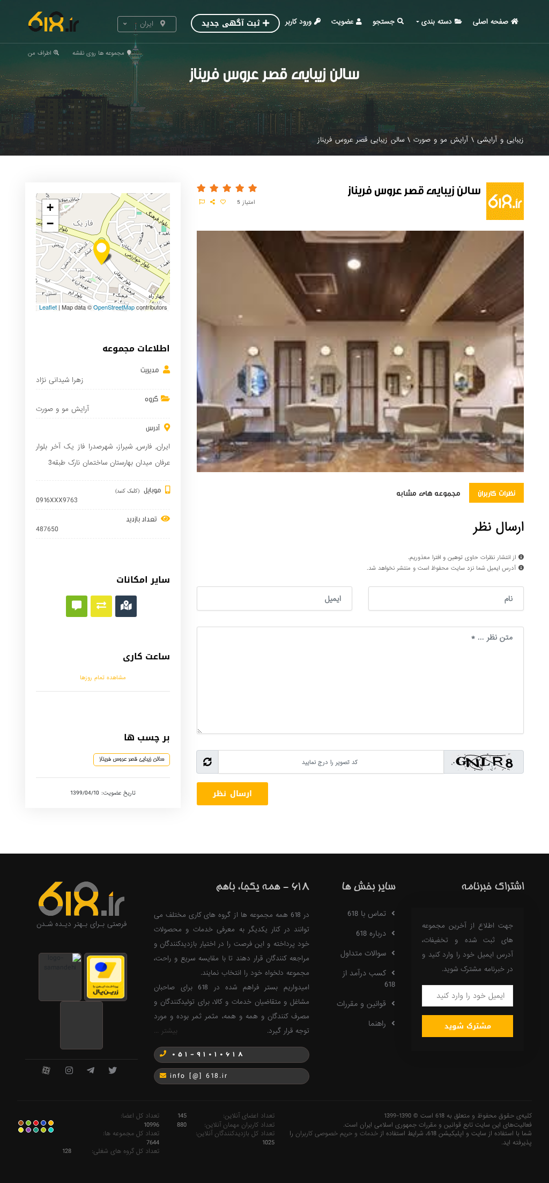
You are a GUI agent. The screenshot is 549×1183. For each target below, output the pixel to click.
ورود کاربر (298, 22)
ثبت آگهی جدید (231, 23)
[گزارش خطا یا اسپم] (202, 202)
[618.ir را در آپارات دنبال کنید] (46, 1071)
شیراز (125, 447)
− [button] (50, 223)
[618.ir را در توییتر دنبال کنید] (112, 1071)
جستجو (384, 22)
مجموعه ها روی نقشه (98, 53)
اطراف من (39, 53)
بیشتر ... (165, 1031)
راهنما (377, 1024)
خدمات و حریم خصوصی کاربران (336, 1133)
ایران (163, 447)
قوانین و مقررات (361, 1004)
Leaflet (48, 307)
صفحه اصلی (490, 22)
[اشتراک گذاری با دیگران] (212, 202)
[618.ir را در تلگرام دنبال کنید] (91, 1071)
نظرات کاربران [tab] (496, 492)
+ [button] (50, 207)
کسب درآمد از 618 (369, 978)
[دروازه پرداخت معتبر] (105, 977)
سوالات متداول (363, 953)
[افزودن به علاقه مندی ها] (223, 202)
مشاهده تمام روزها (103, 677)
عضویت (342, 22)
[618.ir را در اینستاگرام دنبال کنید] (69, 1071)
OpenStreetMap (114, 307)
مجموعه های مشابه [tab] (428, 492)
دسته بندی (436, 22)
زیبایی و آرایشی (500, 140)
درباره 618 (371, 933)
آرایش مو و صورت (440, 140)
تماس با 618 (366, 914)
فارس (144, 447)
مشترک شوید (467, 1026)
